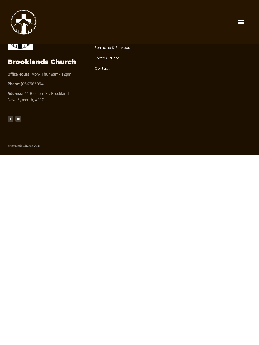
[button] (241, 22)
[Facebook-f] (10, 119)
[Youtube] (18, 119)
